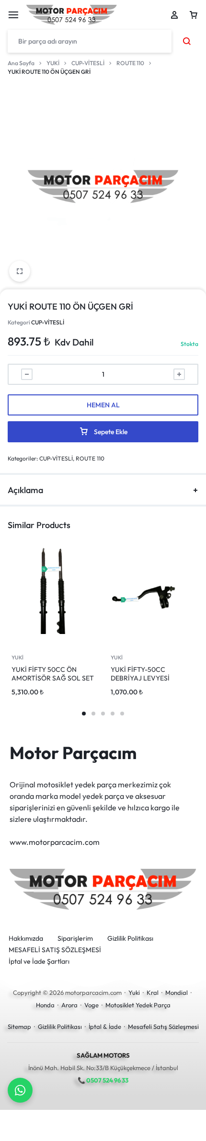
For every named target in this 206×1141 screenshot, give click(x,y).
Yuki (134, 992)
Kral (153, 992)
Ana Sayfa (21, 63)
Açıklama (25, 490)
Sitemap (19, 1026)
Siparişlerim (75, 938)
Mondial (176, 992)
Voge (91, 1005)
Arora (69, 1005)
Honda (45, 1005)
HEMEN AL (103, 405)
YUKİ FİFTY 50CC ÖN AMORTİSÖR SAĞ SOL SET (52, 673)
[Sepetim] (193, 14)
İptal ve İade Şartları (39, 961)
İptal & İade (105, 1026)
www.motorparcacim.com (55, 842)
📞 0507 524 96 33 (103, 1080)
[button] (84, 713)
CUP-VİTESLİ (87, 63)
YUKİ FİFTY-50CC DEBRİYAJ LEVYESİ (140, 673)
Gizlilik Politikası (130, 938)
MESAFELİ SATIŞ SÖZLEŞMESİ (55, 950)
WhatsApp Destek (20, 1090)
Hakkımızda (26, 938)
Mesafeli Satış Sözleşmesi (163, 1026)
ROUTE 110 (130, 63)
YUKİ (52, 63)
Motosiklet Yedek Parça (138, 1005)
